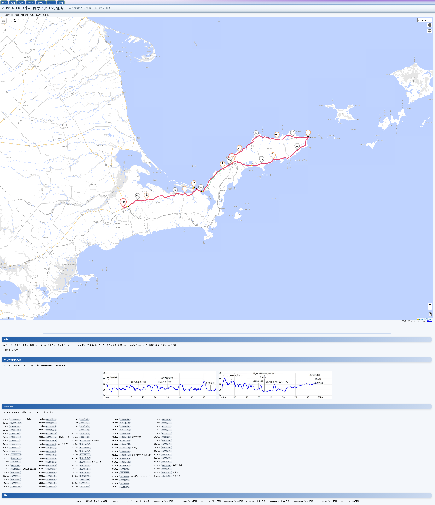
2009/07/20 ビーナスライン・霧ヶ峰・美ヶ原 (130, 501)
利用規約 (429, 321)
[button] (239, 148)
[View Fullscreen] (21, 20)
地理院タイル (428, 319)
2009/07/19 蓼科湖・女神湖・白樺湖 (91, 501)
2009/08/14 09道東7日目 (303, 501)
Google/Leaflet (13, 20)
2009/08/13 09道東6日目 (279, 501)
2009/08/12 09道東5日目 (255, 501)
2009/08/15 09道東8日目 (327, 501)
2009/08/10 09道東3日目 (210, 501)
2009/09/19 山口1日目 (349, 501)
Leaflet (421, 319)
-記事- (49, 15)
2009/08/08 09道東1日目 (163, 501)
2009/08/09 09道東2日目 (186, 501)
